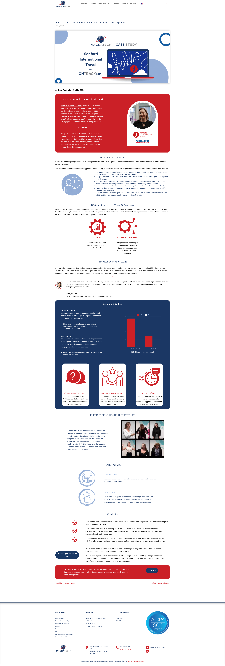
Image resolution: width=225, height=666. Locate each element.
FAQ (109, 4)
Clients (57, 626)
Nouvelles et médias (62, 623)
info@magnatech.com (157, 647)
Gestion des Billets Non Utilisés (96, 618)
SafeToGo (119, 621)
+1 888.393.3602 (125, 647)
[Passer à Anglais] (142, 4)
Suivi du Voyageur (91, 621)
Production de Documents (94, 626)
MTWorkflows (90, 623)
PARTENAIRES (102, 4)
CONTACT (125, 4)
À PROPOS (115, 4)
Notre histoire (59, 618)
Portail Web (119, 618)
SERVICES (84, 4)
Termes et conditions (62, 637)
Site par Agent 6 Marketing (136, 661)
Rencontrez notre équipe (63, 621)
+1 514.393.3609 (125, 649)
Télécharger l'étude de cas (67, 555)
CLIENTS (93, 4)
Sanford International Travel (71, 106)
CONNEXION (133, 4)
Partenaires (59, 629)
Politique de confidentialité (64, 634)
